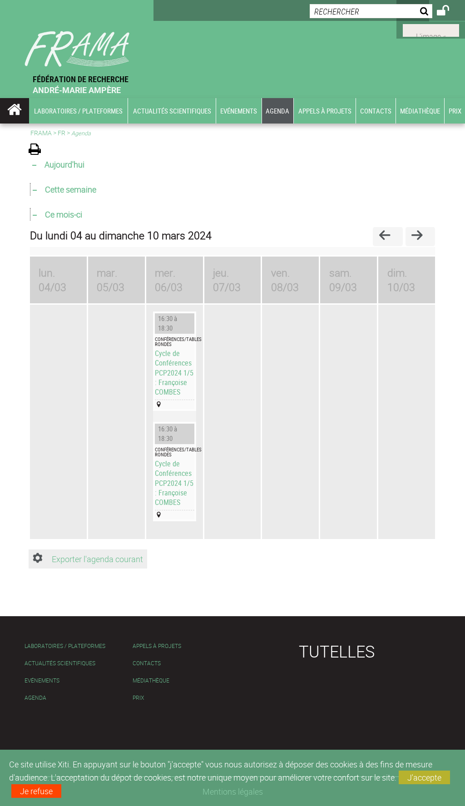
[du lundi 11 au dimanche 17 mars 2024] (420, 236)
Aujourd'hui (64, 164)
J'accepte (424, 777)
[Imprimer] (38, 150)
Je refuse (36, 791)
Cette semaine (70, 189)
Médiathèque (151, 680)
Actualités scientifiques (60, 663)
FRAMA (41, 133)
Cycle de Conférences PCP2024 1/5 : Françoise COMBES (174, 372)
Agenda (35, 698)
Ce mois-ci (63, 214)
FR (61, 133)
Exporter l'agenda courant (97, 559)
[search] (371, 11)
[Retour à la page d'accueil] (76, 37)
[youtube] (431, 29)
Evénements (42, 680)
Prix (138, 698)
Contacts (147, 663)
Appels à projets (157, 646)
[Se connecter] (449, 11)
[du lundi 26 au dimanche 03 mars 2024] (387, 236)
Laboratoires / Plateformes (65, 646)
